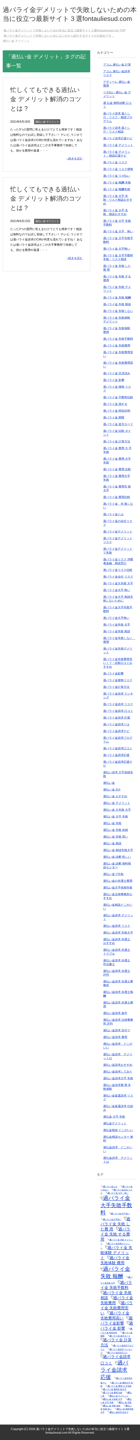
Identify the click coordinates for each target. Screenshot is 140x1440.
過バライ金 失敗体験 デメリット (116, 1252)
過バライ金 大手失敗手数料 (116, 1205)
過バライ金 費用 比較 (117, 469)
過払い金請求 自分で (116, 1030)
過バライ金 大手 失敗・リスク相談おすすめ (117, 199)
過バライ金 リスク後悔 (118, 169)
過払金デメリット (115, 1123)
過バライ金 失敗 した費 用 (115, 1224)
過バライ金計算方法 (116, 686)
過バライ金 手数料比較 (118, 397)
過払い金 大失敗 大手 (117, 809)
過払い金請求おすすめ (117, 1064)
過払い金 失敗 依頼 (115, 829)
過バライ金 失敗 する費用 (115, 1234)
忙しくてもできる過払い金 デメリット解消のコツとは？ (45, 99)
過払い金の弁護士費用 (117, 880)
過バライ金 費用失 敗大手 (114, 1389)
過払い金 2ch (111, 789)
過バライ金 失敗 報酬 (117, 297)
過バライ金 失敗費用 (116, 345)
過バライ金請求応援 (116, 755)
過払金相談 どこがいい (118, 1130)
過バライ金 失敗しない (118, 311)
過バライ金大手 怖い (116, 590)
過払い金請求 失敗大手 (118, 932)
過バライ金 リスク (115, 162)
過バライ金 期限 (113, 417)
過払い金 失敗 (112, 823)
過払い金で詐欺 (113, 874)
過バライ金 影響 (113, 380)
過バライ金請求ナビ (116, 731)
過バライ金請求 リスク (118, 704)
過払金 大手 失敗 (114, 1116)
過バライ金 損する (115, 404)
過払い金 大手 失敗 (115, 816)
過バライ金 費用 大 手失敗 (119, 1386)
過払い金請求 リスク (116, 925)
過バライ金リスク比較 (117, 569)
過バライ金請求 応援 (116, 717)
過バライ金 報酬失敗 (116, 189)
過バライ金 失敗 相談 (117, 304)
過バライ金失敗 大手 (116, 624)
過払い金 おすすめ (115, 796)
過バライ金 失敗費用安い (116, 1308)
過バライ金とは (113, 514)
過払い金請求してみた (117, 1071)
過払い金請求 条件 (115, 1013)
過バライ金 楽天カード (118, 424)
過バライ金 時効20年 (117, 410)
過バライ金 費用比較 (116, 497)
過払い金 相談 (112, 843)
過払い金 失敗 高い (115, 836)
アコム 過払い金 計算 (117, 64)
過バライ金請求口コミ (117, 748)
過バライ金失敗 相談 (116, 631)
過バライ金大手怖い (116, 617)
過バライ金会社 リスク (118, 576)
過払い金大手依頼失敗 (117, 887)
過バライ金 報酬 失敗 (117, 182)
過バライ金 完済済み (116, 373)
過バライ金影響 (113, 673)
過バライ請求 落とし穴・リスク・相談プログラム (117, 117)
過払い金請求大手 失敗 (118, 1078)
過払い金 (109, 782)
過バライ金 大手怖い (116, 248)
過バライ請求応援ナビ (117, 138)
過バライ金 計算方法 (116, 441)
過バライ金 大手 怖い (118, 231)
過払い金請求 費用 (115, 1037)
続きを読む (75, 158)
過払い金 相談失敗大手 (118, 850)
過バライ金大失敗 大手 (118, 583)
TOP (67, 30)
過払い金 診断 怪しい (117, 856)
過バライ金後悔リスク (117, 680)
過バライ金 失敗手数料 (118, 338)
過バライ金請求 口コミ (118, 710)
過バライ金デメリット (117, 531)
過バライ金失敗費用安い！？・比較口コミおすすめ (117, 663)
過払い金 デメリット (47, 121)
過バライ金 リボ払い (116, 175)
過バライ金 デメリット (118, 145)
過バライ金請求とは (116, 724)
